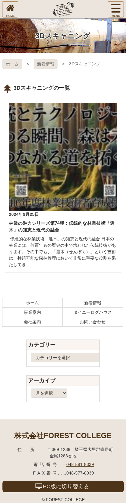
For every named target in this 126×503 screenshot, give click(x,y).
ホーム (12, 64)
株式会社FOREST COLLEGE (63, 435)
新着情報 (45, 64)
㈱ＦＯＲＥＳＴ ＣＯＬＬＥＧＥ (63, 9)
